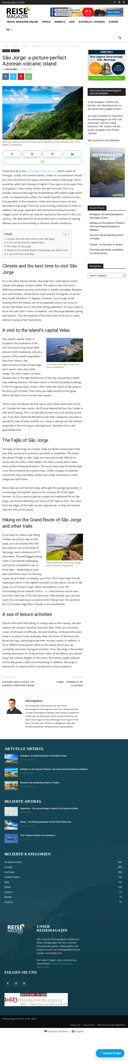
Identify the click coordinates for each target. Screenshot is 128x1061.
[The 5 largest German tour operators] (11, 838)
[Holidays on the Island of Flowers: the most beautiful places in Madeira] (11, 772)
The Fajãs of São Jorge (19, 246)
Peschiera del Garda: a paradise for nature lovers (106, 251)
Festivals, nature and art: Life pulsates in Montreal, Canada (18, 683)
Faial (46, 591)
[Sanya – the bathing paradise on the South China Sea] (11, 825)
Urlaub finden (110, 1053)
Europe (14, 46)
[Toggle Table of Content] (64, 234)
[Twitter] (124, 2)
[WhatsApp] (28, 76)
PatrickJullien (11, 69)
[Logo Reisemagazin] (25, 12)
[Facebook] (114, 2)
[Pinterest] (21, 76)
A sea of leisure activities (20, 254)
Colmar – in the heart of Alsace (106, 244)
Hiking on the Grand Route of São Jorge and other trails (37, 250)
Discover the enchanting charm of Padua (106, 237)
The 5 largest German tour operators (37, 835)
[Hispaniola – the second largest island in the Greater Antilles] (11, 811)
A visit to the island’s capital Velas (25, 242)
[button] (120, 38)
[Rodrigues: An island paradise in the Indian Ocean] (11, 758)
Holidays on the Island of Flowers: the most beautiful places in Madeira (107, 226)
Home (5, 46)
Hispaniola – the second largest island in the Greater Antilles (49, 808)
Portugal (25, 46)
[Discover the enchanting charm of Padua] (11, 785)
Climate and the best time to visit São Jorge (31, 238)
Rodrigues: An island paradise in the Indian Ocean (106, 216)
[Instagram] (119, 2)
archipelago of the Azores (41, 171)
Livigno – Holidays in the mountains (69, 683)
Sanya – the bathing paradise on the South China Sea (45, 822)
